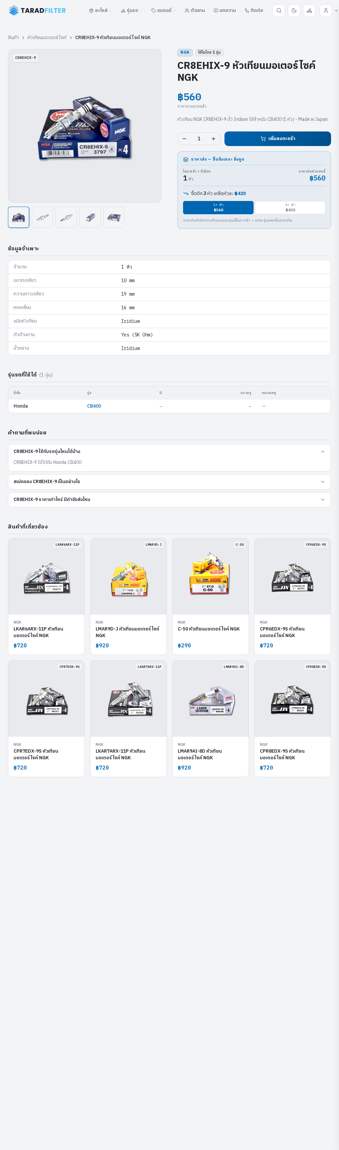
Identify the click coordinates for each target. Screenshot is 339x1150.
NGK (185, 52)
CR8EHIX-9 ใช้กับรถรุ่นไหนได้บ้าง (47, 451)
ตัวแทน (198, 10)
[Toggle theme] (294, 10)
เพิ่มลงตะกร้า (281, 138)
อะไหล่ (101, 10)
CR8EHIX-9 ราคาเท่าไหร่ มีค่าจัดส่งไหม (52, 499)
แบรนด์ (164, 10)
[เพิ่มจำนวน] (213, 139)
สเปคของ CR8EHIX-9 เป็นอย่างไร (47, 481)
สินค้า (13, 37)
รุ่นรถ (132, 10)
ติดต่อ (257, 10)
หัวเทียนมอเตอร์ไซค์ (47, 37)
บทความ (227, 10)
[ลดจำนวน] (184, 139)
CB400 (94, 406)
